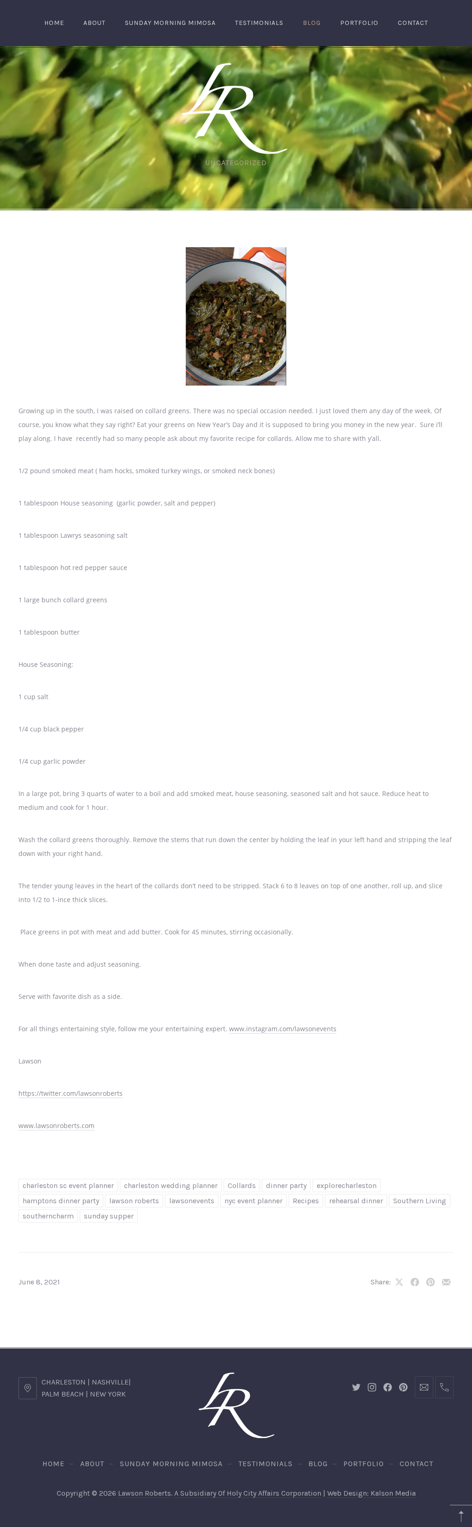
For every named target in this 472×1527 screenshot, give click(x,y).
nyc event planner (253, 1200)
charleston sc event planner (68, 1185)
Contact (413, 23)
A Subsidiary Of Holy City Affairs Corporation (247, 1493)
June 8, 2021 (39, 1281)
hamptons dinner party (61, 1200)
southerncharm (48, 1216)
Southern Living (419, 1200)
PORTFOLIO (359, 23)
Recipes (306, 1200)
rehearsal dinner (356, 1200)
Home (54, 23)
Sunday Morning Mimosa (170, 23)
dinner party (286, 1185)
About (94, 23)
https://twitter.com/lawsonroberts (70, 1093)
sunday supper (109, 1216)
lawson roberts (134, 1200)
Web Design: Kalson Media (371, 1493)
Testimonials (259, 23)
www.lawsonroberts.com (56, 1125)
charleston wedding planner (171, 1185)
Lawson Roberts (144, 1493)
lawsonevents (191, 1200)
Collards (242, 1185)
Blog (312, 23)
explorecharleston (347, 1185)
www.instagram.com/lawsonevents (282, 1028)
